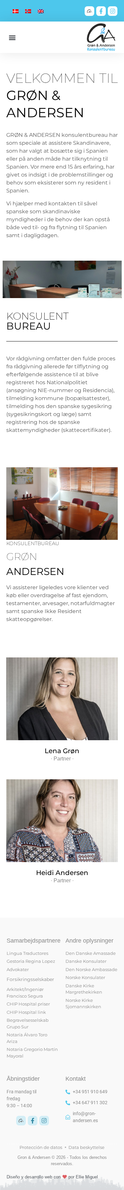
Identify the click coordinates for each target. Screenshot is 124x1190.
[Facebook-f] (101, 11)
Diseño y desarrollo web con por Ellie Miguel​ (52, 1176)
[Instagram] (112, 11)
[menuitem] (15, 11)
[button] (12, 37)
